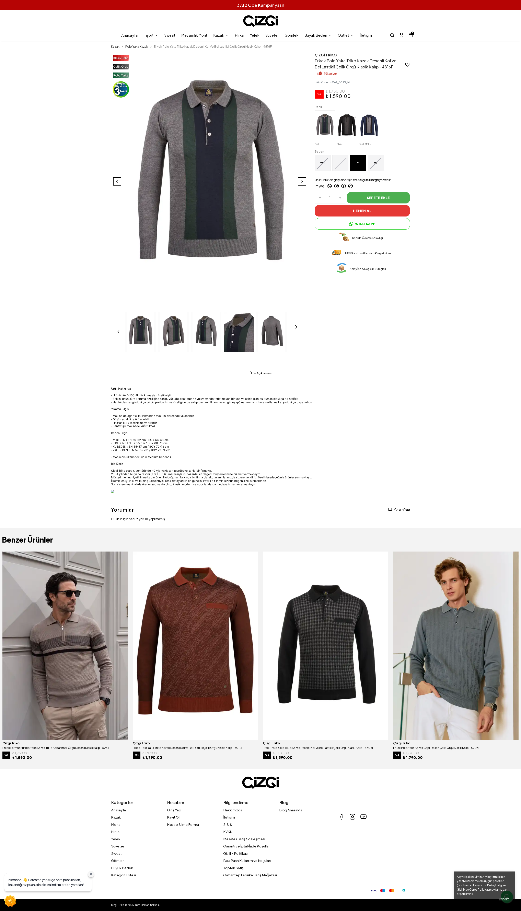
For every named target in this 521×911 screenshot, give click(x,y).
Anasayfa (129, 35)
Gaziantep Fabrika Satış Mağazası (250, 875)
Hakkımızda (232, 810)
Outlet (343, 35)
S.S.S (227, 824)
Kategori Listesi (123, 875)
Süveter (272, 35)
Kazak (218, 35)
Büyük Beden (315, 35)
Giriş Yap (174, 810)
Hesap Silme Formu (183, 824)
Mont (115, 824)
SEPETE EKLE (378, 198)
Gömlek (291, 35)
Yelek (254, 35)
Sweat (169, 35)
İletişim (366, 35)
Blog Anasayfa (290, 810)
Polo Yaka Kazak (136, 46)
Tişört (148, 35)
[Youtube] (363, 817)
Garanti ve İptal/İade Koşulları (246, 846)
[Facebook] (341, 817)
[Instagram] (352, 817)
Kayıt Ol (173, 817)
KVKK (227, 831)
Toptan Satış (233, 868)
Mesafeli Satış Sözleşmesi (244, 839)
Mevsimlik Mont (194, 35)
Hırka (239, 35)
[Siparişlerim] (401, 35)
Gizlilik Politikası (235, 853)
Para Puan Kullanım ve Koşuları (247, 860)
